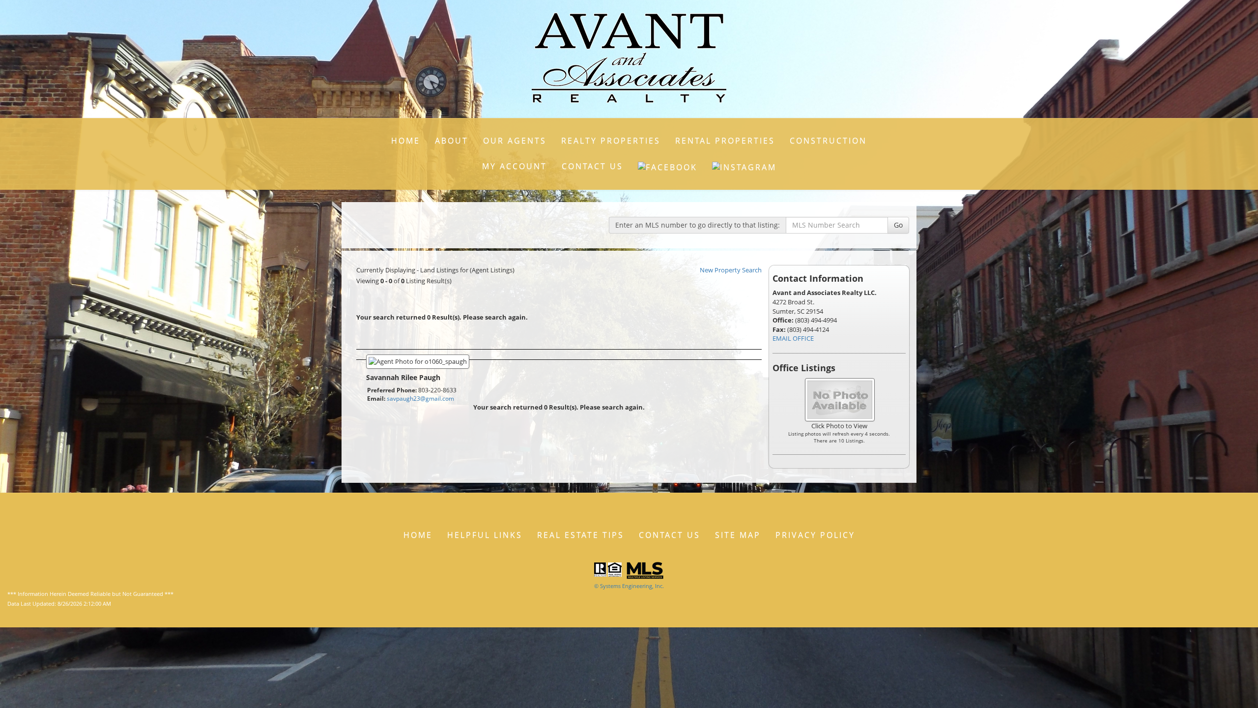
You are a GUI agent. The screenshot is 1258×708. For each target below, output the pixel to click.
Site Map (738, 535)
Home (405, 140)
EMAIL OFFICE (793, 338)
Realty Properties (610, 140)
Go (898, 225)
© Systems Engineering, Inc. (629, 586)
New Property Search (731, 270)
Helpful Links (484, 535)
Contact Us (592, 166)
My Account (514, 166)
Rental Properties (725, 140)
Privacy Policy (815, 535)
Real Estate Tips (580, 535)
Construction (828, 140)
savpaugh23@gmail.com (420, 398)
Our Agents (514, 140)
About (451, 140)
